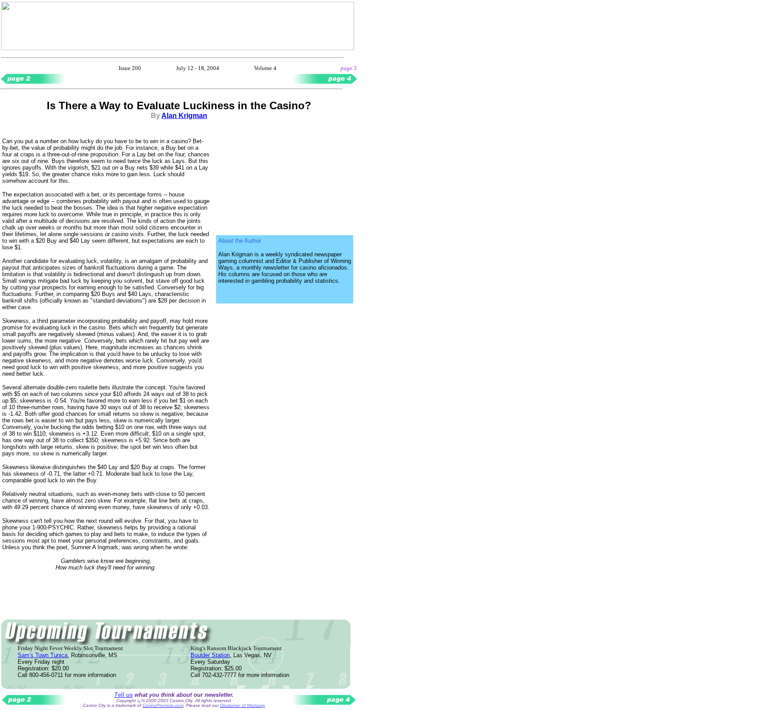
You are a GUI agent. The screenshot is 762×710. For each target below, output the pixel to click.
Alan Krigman (184, 115)
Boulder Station (210, 655)
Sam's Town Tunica (42, 655)
